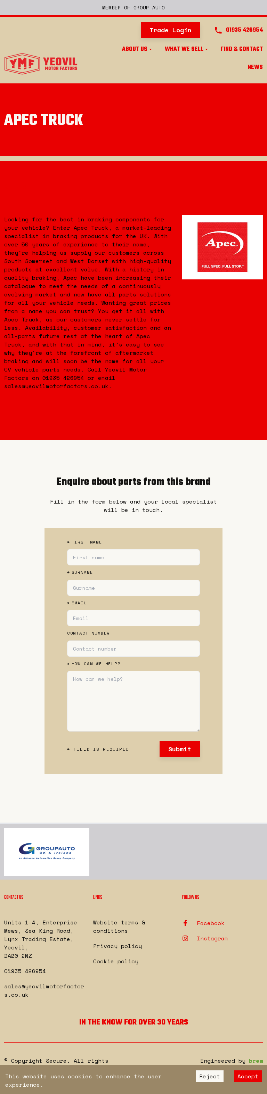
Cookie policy (115, 961)
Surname (80, 572)
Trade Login (170, 29)
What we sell (184, 49)
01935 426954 (25, 971)
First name (84, 542)
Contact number (88, 633)
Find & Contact (242, 49)
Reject (209, 1076)
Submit (179, 748)
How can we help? (94, 664)
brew (256, 1060)
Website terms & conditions (119, 926)
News (255, 67)
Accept (247, 1076)
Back (20, 186)
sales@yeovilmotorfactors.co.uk (44, 990)
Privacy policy (117, 946)
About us (134, 49)
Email (77, 603)
